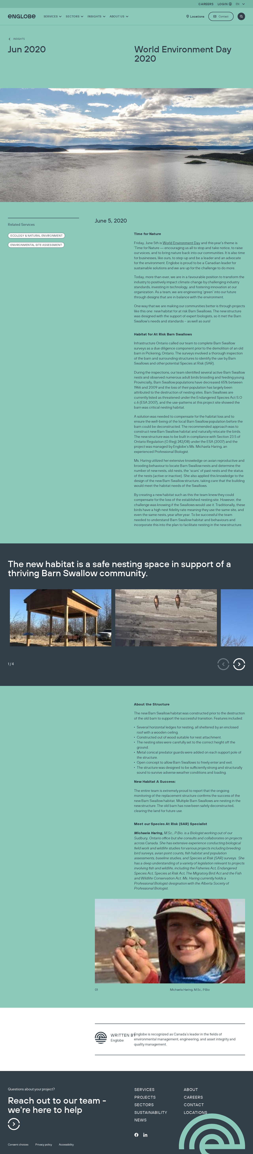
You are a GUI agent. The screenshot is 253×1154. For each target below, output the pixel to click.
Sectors (144, 1104)
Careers (193, 1097)
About (191, 1089)
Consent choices (18, 1144)
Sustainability (150, 1112)
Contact (194, 1104)
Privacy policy (43, 1144)
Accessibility (66, 1144)
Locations (195, 1112)
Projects (145, 1097)
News (140, 1120)
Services (144, 1089)
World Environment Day (181, 243)
